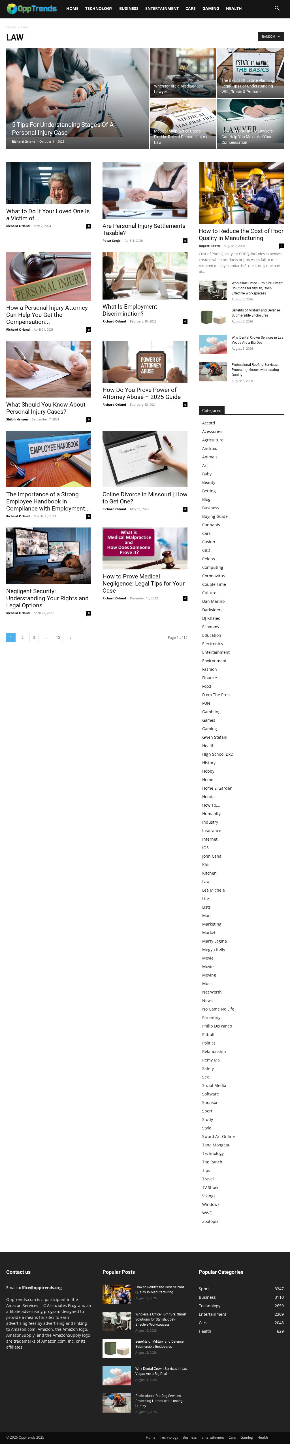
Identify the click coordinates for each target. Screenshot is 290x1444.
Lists (206, 907)
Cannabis (211, 524)
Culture (209, 592)
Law (206, 881)
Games (208, 720)
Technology (98, 8)
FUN (206, 703)
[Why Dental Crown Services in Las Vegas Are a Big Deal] (213, 344)
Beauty (208, 482)
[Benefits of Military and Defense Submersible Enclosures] (213, 317)
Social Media (214, 1085)
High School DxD (217, 754)
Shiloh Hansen (17, 419)
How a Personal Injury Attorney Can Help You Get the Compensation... (47, 314)
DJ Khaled (211, 618)
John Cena (211, 856)
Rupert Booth (209, 245)
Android (210, 448)
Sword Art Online (218, 1136)
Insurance (211, 830)
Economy (210, 626)
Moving (209, 975)
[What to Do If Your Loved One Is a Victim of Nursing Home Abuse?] (48, 183)
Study (207, 1119)
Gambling (211, 711)
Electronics (212, 643)
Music (208, 983)
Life (205, 898)
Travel (208, 1179)
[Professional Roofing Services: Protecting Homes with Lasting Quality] (213, 372)
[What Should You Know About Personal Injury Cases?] (48, 369)
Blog (206, 499)
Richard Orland (23, 141)
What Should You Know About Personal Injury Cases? (46, 408)
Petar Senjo (112, 240)
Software (210, 1094)
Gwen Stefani (214, 737)
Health (234, 8)
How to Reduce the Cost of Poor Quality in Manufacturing (241, 235)
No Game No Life (218, 1009)
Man (206, 915)
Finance (209, 677)
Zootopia (210, 1221)
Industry (210, 822)
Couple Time (214, 584)
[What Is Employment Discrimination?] (145, 276)
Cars (190, 8)
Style (206, 1128)
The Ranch (212, 1162)
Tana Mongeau (216, 1145)
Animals (210, 457)
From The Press (216, 694)
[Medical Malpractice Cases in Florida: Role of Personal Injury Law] (183, 117)
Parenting (211, 1017)
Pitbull (208, 1034)
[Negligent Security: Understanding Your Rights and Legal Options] (48, 555)
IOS (205, 847)
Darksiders (212, 609)
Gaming (210, 8)
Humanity (211, 813)
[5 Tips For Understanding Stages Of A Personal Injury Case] (77, 92)
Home (72, 8)
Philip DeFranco (217, 1026)
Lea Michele (213, 890)
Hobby (208, 771)
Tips (206, 1170)
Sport (207, 1111)
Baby (207, 474)
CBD (206, 550)
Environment (214, 660)
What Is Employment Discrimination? (130, 310)
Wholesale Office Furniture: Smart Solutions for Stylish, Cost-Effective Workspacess (257, 288)
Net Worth (212, 992)
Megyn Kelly (213, 949)
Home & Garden (217, 788)
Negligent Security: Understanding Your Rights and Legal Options (47, 598)
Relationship (214, 1051)
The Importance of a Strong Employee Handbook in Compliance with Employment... (48, 501)
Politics (209, 1043)
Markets (210, 932)
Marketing (211, 924)
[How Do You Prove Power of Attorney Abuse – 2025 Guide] (145, 362)
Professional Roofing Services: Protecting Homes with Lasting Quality (255, 370)
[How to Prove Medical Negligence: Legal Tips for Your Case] (145, 548)
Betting (209, 491)
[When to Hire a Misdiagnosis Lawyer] (183, 72)
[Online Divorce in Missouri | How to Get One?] (145, 459)
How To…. (211, 805)
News (207, 1000)
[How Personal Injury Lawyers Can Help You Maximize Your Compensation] (250, 121)
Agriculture (212, 440)
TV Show (210, 1187)
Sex (205, 1077)
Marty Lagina (214, 941)
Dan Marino (213, 601)
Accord (208, 423)
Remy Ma (211, 1060)
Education (211, 635)
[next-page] (70, 637)
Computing (212, 567)
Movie (208, 958)
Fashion (209, 669)
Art (205, 465)
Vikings (209, 1196)
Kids (206, 864)
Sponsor (210, 1102)
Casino (208, 541)
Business (128, 8)
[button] (277, 9)
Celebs (208, 558)
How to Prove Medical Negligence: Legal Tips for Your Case (144, 583)
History (209, 762)
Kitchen (209, 873)
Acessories (212, 431)
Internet (210, 839)
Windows (210, 1204)
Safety (208, 1068)
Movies (209, 966)
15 (58, 637)
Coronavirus (213, 575)
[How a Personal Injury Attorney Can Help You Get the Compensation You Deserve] (48, 276)
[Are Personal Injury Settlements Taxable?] (145, 190)
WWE (207, 1213)
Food (206, 686)
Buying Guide (215, 516)
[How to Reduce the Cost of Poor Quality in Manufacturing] (241, 193)
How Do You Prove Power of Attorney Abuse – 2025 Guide (142, 393)
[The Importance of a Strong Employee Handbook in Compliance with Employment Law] (48, 459)
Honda (208, 796)
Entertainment (162, 8)
